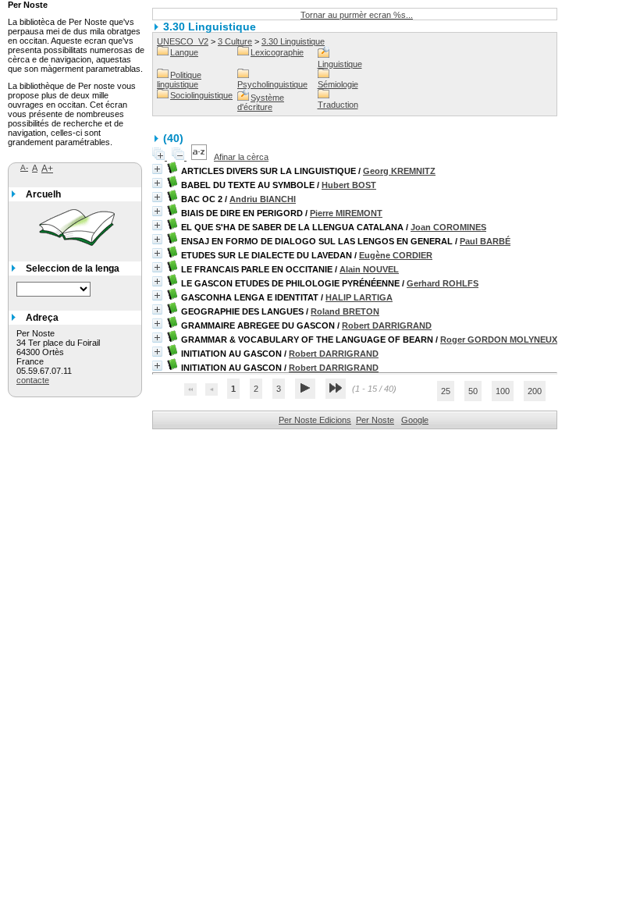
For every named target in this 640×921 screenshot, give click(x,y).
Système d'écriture (260, 102)
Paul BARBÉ (485, 241)
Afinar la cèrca (241, 157)
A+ (47, 168)
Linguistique (340, 64)
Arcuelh (43, 194)
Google (414, 420)
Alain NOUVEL (369, 269)
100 (503, 391)
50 (473, 391)
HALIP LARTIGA (359, 297)
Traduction (338, 104)
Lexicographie (277, 52)
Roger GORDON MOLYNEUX (498, 339)
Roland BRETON (345, 311)
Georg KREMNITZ (399, 171)
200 (535, 391)
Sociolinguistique (201, 95)
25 (445, 391)
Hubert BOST (349, 185)
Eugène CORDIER (395, 255)
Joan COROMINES (448, 227)
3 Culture (235, 41)
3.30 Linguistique (293, 41)
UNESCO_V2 (182, 41)
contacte (32, 380)
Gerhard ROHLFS (442, 283)
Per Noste (375, 420)
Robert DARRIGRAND (387, 325)
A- (24, 167)
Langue (184, 52)
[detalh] (157, 169)
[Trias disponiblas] (200, 157)
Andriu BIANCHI (262, 199)
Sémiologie (338, 84)
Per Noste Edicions (315, 420)
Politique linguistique (179, 79)
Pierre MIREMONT (346, 213)
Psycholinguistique (272, 84)
